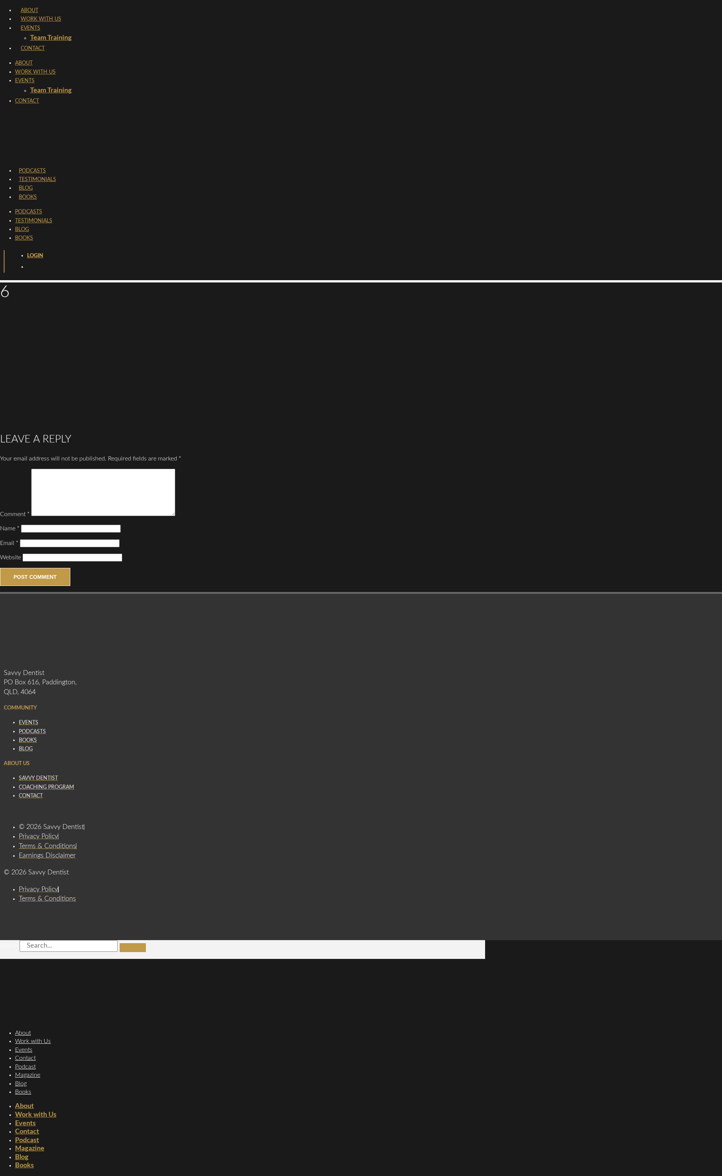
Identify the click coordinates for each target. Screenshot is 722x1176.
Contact (33, 48)
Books (28, 197)
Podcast (25, 1067)
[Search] (132, 948)
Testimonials (37, 179)
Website (10, 557)
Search (9, 946)
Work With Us (41, 19)
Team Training (51, 38)
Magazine (27, 1075)
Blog (26, 188)
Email (9, 543)
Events (30, 28)
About (29, 10)
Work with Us (33, 1041)
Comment (15, 514)
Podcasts (32, 171)
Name (10, 528)
